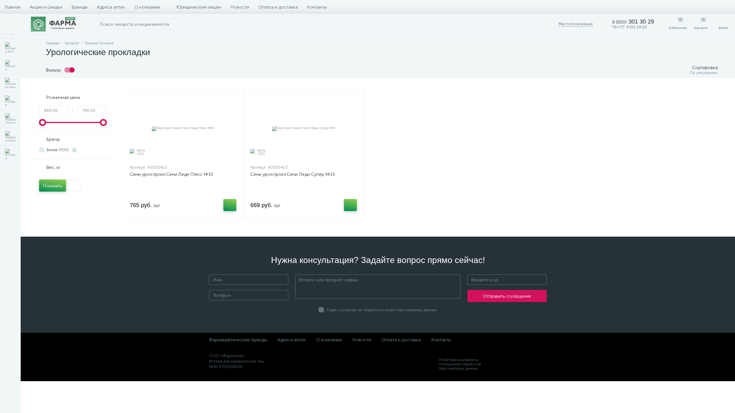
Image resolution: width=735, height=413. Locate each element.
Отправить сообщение (507, 296)
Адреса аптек (111, 7)
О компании (147, 7)
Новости (239, 7)
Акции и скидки (46, 7)
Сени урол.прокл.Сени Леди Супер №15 (292, 174)
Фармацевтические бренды (238, 339)
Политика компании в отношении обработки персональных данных (460, 364)
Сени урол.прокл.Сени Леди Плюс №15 (171, 174)
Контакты (317, 7)
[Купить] (229, 205)
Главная (12, 7)
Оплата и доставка (278, 7)
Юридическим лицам (198, 7)
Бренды (79, 7)
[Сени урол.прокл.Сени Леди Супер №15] (303, 128)
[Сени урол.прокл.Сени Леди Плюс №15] (183, 128)
